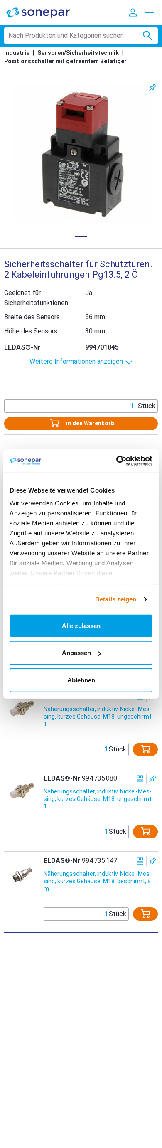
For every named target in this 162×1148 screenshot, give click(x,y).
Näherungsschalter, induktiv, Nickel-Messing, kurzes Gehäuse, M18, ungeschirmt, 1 (98, 716)
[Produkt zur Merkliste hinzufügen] (152, 87)
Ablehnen (81, 679)
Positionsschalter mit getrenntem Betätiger (65, 61)
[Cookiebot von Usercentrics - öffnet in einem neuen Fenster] (116, 461)
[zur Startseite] (43, 12)
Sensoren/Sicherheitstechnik (78, 52)
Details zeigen (115, 599)
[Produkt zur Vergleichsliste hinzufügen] (140, 779)
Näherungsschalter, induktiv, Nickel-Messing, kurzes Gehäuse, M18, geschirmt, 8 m (98, 881)
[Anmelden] (133, 12)
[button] (81, 153)
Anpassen (76, 652)
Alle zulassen (81, 625)
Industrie (16, 52)
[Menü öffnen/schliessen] (149, 12)
